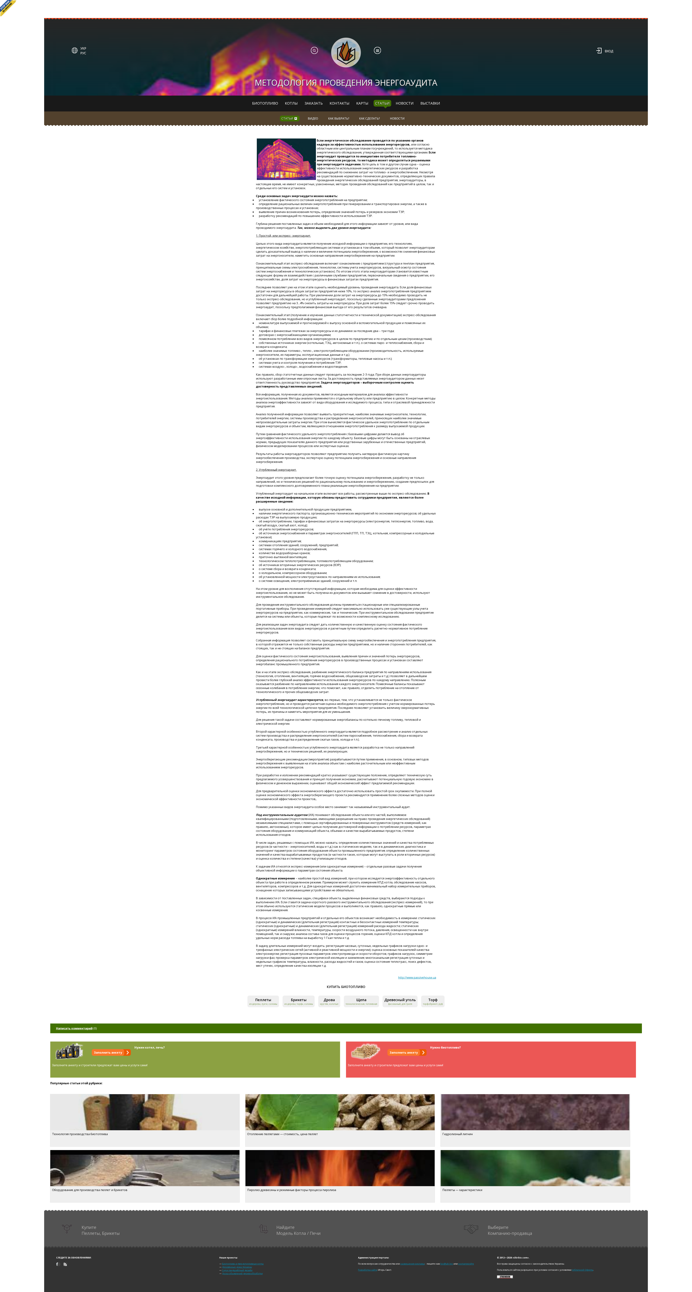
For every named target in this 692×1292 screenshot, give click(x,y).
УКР (83, 48)
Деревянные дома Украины (237, 1267)
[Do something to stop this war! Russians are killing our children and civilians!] (8, 8)
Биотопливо (265, 103)
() (76, 1028)
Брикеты (299, 999)
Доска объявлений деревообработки (242, 1273)
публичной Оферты (582, 1269)
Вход (609, 51)
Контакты (339, 103)
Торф (433, 999)
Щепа (361, 999)
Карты (362, 103)
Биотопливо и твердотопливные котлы (243, 1263)
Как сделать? (369, 118)
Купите (101, 1230)
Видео (313, 118)
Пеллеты (263, 999)
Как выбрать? (338, 118)
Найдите (298, 1230)
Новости (405, 103)
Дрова (329, 999)
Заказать (314, 103)
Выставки (430, 103)
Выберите (510, 1230)
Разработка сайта (367, 1269)
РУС (83, 53)
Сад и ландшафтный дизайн (237, 1270)
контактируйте (466, 1263)
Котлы (291, 103)
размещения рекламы (412, 1263)
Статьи (382, 103)
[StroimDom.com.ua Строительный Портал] (505, 1277)
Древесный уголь (400, 999)
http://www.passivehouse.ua (417, 978)
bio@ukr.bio (446, 1263)
